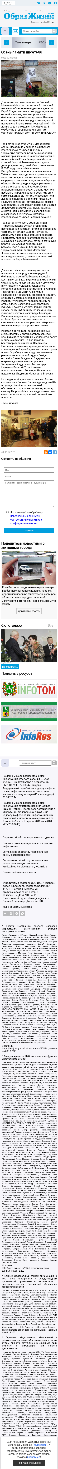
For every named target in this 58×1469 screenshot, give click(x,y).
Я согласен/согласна (29, 1462)
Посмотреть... (10, 666)
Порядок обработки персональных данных (28, 837)
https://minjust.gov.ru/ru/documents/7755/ (24, 1048)
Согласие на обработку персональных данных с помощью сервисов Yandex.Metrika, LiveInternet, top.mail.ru (25, 863)
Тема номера (23, 42)
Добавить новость (29, 611)
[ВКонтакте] (50, 452)
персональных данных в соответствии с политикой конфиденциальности (26, 519)
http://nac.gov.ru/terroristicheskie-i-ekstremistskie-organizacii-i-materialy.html (29, 1328)
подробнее (40, 1444)
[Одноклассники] (46, 452)
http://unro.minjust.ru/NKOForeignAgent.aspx (25, 1268)
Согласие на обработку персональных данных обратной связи (25, 853)
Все (50, 625)
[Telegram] (55, 452)
